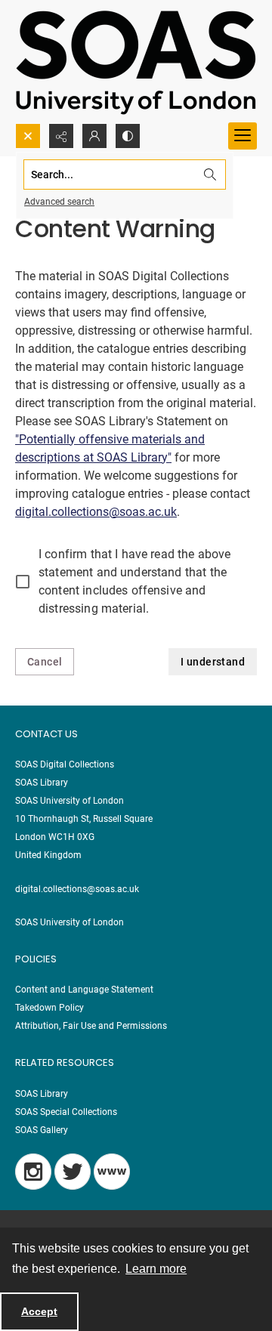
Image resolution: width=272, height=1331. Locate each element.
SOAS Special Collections (66, 1112)
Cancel (44, 662)
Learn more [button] (156, 1268)
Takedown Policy (49, 1007)
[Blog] (112, 1171)
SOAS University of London (69, 922)
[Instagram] (33, 1171)
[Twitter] (72, 1171)
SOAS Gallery (41, 1130)
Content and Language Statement (84, 989)
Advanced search (59, 201)
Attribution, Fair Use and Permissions (91, 1026)
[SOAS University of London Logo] (136, 62)
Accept (39, 1311)
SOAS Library (41, 1094)
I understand (213, 662)
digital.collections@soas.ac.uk (96, 512)
